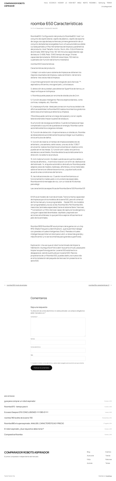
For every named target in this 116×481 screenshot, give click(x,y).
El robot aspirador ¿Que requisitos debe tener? (24, 429)
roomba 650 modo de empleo (17, 285)
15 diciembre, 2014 (107, 418)
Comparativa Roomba (13, 434)
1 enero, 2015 (108, 412)
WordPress (109, 476)
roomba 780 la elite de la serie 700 (18, 418)
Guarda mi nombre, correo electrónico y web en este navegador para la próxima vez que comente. (58, 363)
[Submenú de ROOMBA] (96, 2)
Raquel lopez (40, 28)
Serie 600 (54, 28)
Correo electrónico (36, 347)
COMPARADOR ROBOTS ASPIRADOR (14, 4)
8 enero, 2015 (108, 429)
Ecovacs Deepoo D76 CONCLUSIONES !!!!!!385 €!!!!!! (26, 412)
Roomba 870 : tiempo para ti (16, 407)
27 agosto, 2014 (108, 423)
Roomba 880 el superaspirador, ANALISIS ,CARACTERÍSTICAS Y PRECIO (34, 423)
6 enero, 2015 (108, 406)
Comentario (34, 317)
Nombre (33, 339)
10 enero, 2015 (108, 401)
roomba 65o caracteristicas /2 (99, 285)
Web (32, 355)
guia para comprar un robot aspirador (19, 401)
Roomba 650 (48, 28)
